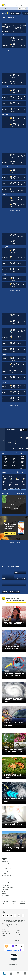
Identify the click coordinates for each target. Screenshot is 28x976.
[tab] (21, 430)
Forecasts (21, 8)
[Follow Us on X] (23, 916)
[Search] (16, 5)
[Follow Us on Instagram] (7, 916)
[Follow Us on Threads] (19, 916)
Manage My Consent (7, 871)
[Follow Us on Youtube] (11, 916)
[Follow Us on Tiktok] (15, 916)
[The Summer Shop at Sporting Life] (23, 590)
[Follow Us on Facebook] (3, 916)
